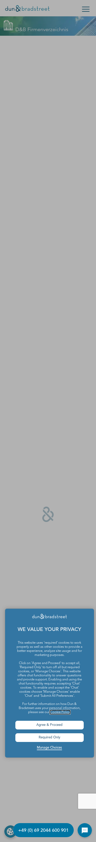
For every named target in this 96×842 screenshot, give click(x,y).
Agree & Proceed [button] (49, 725)
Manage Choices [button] (49, 747)
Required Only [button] (49, 737)
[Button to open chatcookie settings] (85, 830)
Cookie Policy (60, 712)
